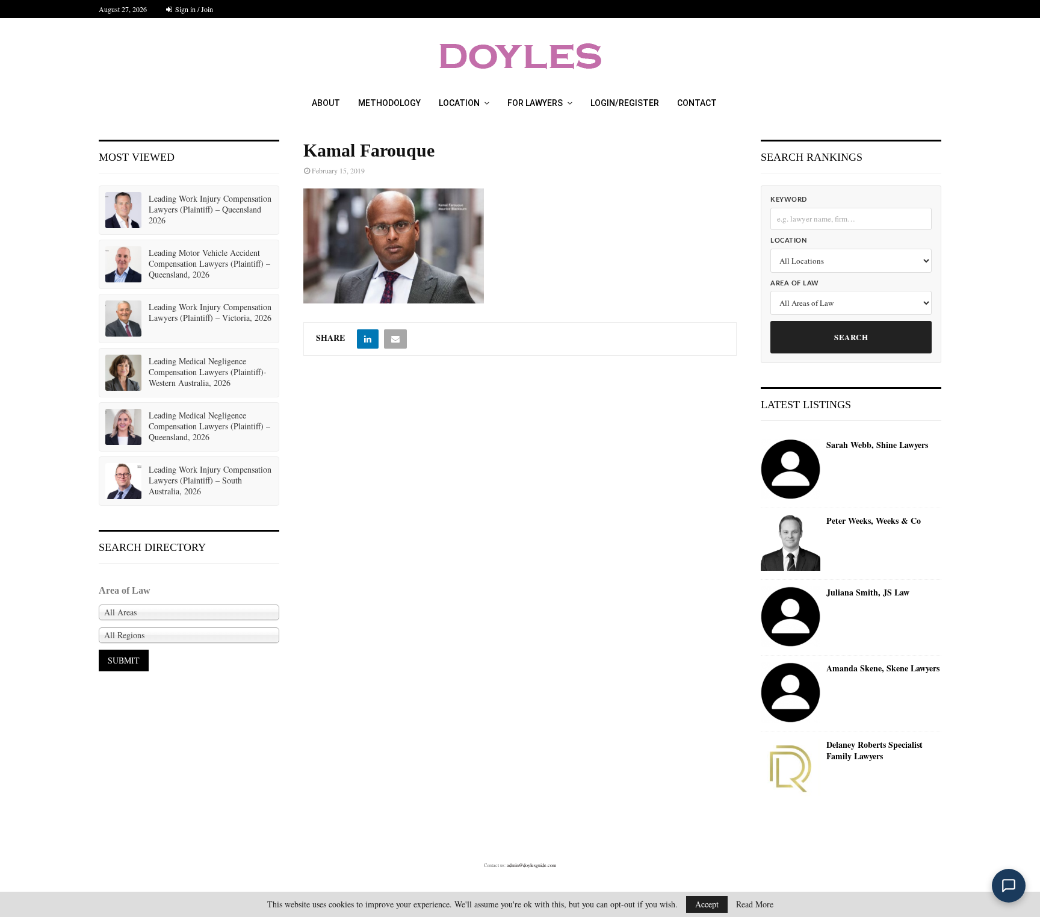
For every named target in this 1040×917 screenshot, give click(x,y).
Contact (697, 103)
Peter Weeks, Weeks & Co (873, 521)
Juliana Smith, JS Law (867, 592)
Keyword (788, 199)
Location (459, 103)
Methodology (389, 103)
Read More (754, 904)
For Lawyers (535, 103)
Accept (707, 904)
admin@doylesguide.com (531, 865)
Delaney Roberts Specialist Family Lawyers (874, 750)
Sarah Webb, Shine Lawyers (877, 445)
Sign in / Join (193, 9)
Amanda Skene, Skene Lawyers (882, 668)
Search (851, 337)
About (326, 103)
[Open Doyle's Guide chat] (1009, 886)
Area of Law (794, 283)
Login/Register (624, 103)
